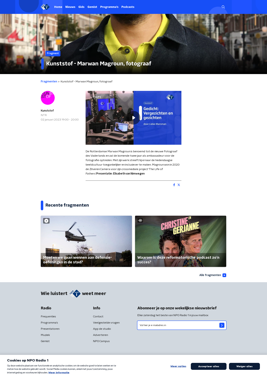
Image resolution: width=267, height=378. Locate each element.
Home (58, 7)
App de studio (102, 329)
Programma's (109, 7)
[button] (223, 7)
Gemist (92, 7)
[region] (133, 118)
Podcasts (127, 7)
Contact (98, 316)
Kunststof (47, 110)
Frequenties (48, 316)
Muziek (45, 335)
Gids (81, 7)
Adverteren (100, 335)
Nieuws (70, 7)
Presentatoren (50, 329)
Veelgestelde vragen (106, 322)
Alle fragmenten (210, 275)
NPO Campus (101, 341)
